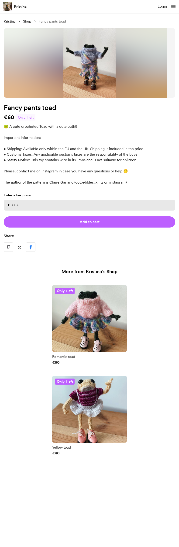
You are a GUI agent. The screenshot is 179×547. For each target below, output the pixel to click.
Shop (27, 21)
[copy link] (8, 247)
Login (162, 6)
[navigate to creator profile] (7, 6)
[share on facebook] (30, 247)
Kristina (20, 6)
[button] (173, 6)
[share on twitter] (19, 247)
